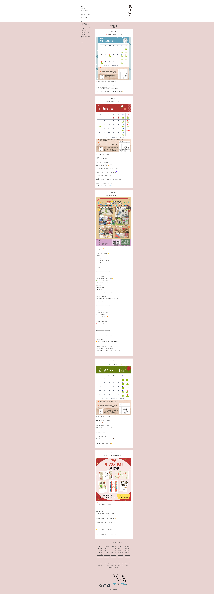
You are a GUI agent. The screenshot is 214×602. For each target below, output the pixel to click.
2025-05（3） (127, 550)
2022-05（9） (110, 567)
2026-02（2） (107, 548)
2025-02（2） (113, 552)
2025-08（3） (107, 550)
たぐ (82, 42)
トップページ (84, 6)
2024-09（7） (113, 554)
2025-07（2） (114, 550)
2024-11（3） (100, 554)
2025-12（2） (114, 548)
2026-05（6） (120, 546)
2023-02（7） (107, 563)
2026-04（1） (127, 546)
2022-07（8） (120, 565)
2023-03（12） (100, 563)
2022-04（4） (117, 567)
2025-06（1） (120, 550)
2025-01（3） (120, 552)
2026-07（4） (107, 546)
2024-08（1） (120, 554)
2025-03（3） (107, 552)
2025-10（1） (127, 548)
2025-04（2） (100, 552)
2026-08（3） (100, 546)
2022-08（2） (113, 565)
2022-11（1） (127, 563)
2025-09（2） (100, 550)
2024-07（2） (127, 554)
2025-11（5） (120, 548)
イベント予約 (84, 30)
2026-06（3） (113, 546)
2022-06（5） (127, 565)
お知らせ (83, 8)
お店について (84, 17)
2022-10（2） (100, 565)
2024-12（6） (127, 552)
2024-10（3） (107, 554)
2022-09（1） (107, 565)
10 (121, 542)
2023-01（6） (114, 563)
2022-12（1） (120, 563)
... (123, 542)
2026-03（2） (100, 548)
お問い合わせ (84, 40)
